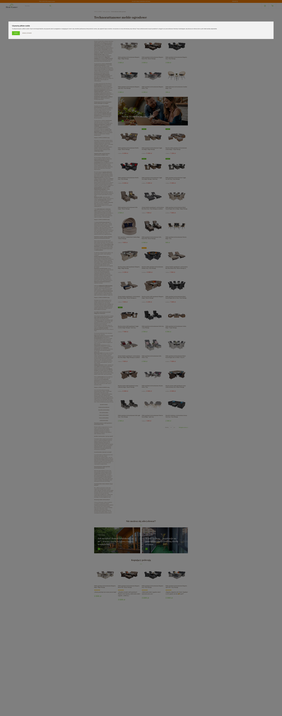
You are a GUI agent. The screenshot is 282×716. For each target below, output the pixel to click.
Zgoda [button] (16, 33)
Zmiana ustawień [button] (27, 33)
